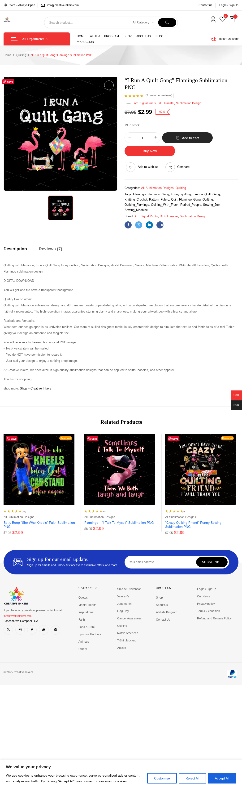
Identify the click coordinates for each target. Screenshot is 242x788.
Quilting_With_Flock (164, 204)
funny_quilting (181, 194)
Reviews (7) (50, 248)
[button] (232, 19)
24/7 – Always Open (22, 5)
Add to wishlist (148, 167)
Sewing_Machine (136, 210)
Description (15, 248)
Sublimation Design (188, 103)
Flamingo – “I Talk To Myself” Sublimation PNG (119, 522)
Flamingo (139, 194)
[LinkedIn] (149, 224)
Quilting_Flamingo (137, 204)
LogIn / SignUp (228, 5)
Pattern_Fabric (159, 199)
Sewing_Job (211, 204)
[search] (167, 22)
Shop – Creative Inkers (35, 388)
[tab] (15, 249)
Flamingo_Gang (158, 194)
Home (7, 55)
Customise (162, 778)
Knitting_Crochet (136, 199)
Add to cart (190, 138)
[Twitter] (138, 224)
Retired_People (190, 204)
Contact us (205, 5)
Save (162, 225)
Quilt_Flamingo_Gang (186, 199)
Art (136, 103)
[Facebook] (128, 224)
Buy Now (150, 151)
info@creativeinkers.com (63, 5)
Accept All (222, 778)
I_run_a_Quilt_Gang (206, 194)
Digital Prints (147, 103)
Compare (183, 167)
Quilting (21, 55)
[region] (121, 774)
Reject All (192, 778)
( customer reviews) (159, 95)
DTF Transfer (166, 103)
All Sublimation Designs (157, 188)
